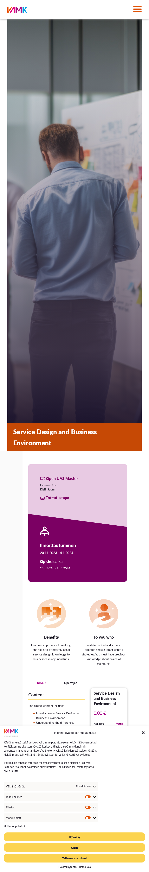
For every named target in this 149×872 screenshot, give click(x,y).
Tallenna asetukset (74, 858)
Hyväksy (74, 837)
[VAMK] (17, 11)
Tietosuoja (85, 867)
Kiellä (74, 847)
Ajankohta (99, 723)
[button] (143, 733)
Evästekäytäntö (85, 767)
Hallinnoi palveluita (15, 826)
